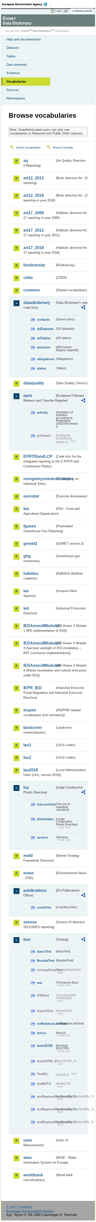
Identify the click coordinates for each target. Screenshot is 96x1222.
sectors (42, 837)
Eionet (25, 30)
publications (35, 890)
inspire (29, 710)
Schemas (13, 73)
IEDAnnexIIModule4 (39, 665)
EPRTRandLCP (37, 456)
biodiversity (34, 265)
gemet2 (30, 543)
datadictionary (36, 303)
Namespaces (15, 98)
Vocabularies (16, 81)
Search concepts (63, 147)
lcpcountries (46, 804)
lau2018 (30, 770)
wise (27, 1158)
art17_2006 (33, 213)
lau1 (27, 745)
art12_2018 (33, 195)
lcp (26, 787)
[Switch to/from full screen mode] (67, 11)
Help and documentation (23, 39)
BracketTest (45, 960)
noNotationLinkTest (46, 1023)
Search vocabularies (28, 147)
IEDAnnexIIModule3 (39, 643)
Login (58, 10)
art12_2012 (33, 178)
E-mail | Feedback (19, 1207)
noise (28, 873)
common (31, 290)
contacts (43, 319)
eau (39, 983)
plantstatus (45, 819)
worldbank (33, 1175)
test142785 (45, 1046)
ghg (27, 556)
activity (42, 412)
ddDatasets (45, 329)
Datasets (12, 48)
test (26, 939)
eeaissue (43, 347)
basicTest (44, 951)
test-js (41, 1033)
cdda (28, 278)
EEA (26, 4)
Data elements (16, 64)
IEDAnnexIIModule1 (39, 626)
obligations (45, 359)
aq (25, 160)
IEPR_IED (32, 688)
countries (44, 907)
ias (26, 591)
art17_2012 (33, 230)
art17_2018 (33, 248)
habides (30, 573)
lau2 (27, 757)
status (41, 368)
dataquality (33, 383)
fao (26, 509)
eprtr (27, 396)
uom (27, 1140)
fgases (29, 526)
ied (26, 608)
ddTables (44, 338)
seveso (30, 922)
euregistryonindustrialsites (39, 479)
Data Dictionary (41, 30)
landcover (32, 727)
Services (12, 90)
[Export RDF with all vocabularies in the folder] (83, 308)
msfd (28, 856)
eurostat (31, 496)
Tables (11, 56)
